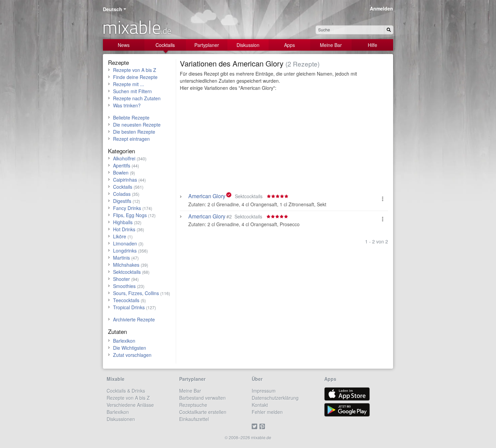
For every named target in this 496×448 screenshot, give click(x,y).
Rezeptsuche (193, 404)
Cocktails (165, 45)
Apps (289, 45)
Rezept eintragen (131, 138)
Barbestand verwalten (202, 397)
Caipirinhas (125, 179)
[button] (382, 198)
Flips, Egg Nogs (130, 215)
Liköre (119, 236)
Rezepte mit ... (128, 84)
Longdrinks (125, 250)
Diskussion (248, 45)
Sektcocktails (127, 271)
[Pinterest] (263, 426)
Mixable (116, 378)
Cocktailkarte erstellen (202, 412)
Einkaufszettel (194, 419)
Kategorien (121, 151)
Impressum (264, 390)
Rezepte (118, 62)
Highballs (123, 222)
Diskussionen (121, 419)
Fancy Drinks (127, 208)
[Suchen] (388, 29)
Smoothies (124, 286)
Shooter (121, 278)
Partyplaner (206, 45)
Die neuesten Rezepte (137, 124)
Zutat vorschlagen (132, 354)
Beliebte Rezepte (131, 117)
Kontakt (260, 404)
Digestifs (122, 200)
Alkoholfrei (124, 158)
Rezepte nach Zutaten (137, 98)
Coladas (122, 193)
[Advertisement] (284, 143)
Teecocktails (126, 300)
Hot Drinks (124, 229)
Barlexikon (124, 340)
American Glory (206, 196)
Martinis (121, 257)
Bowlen (121, 172)
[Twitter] (255, 426)
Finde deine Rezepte (135, 77)
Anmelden (381, 8)
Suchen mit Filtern (132, 91)
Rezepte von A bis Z (134, 70)
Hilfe (372, 45)
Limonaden (125, 243)
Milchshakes (126, 264)
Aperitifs (121, 165)
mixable (136, 27)
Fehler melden (267, 412)
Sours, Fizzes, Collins (136, 293)
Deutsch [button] (112, 9)
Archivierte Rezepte (134, 319)
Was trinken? (127, 105)
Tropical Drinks (129, 307)
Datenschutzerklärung (275, 397)
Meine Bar (331, 45)
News (124, 45)
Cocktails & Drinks (126, 390)
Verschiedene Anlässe (130, 404)
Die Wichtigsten (129, 347)
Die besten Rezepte (134, 131)
